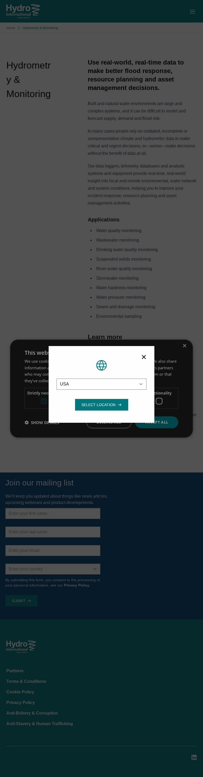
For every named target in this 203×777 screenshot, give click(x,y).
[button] (98, 404)
